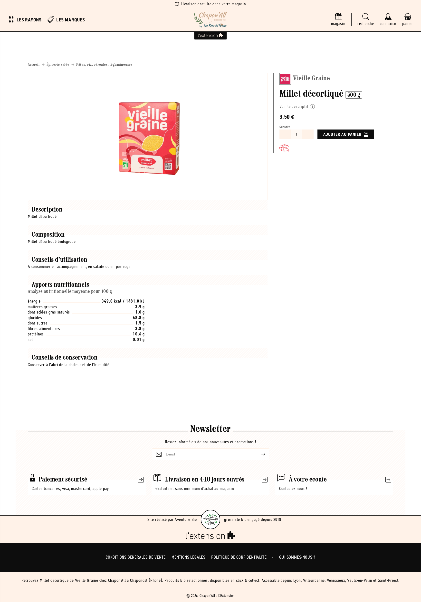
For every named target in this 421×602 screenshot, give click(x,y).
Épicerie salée (58, 65)
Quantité (284, 127)
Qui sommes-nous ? (297, 557)
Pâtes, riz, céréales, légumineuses (104, 65)
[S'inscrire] (259, 454)
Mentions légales (188, 557)
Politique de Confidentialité (239, 557)
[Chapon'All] (210, 20)
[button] (365, 20)
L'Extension (226, 595)
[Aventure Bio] (210, 519)
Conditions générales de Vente (136, 557)
